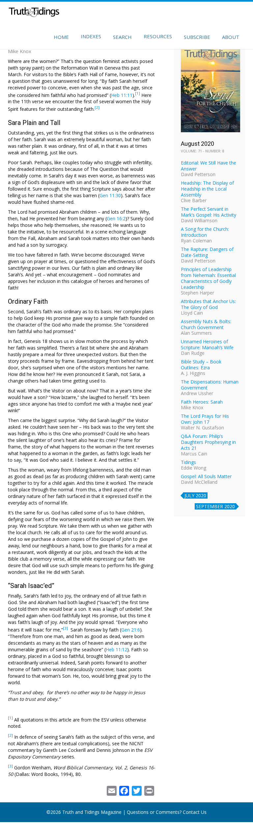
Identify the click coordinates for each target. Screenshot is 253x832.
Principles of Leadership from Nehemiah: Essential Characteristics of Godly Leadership (208, 278)
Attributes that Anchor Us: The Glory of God (208, 304)
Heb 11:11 (121, 95)
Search (122, 37)
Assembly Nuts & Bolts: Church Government (206, 324)
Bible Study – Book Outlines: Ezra (201, 364)
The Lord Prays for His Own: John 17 (205, 419)
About (230, 37)
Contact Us (195, 812)
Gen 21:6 (130, 630)
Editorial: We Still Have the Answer (208, 166)
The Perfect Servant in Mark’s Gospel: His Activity (208, 212)
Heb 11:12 (116, 649)
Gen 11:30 (110, 195)
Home (61, 37)
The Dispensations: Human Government (210, 385)
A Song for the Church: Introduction (205, 232)
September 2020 (215, 506)
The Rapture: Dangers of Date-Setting (207, 252)
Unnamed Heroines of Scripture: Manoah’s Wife (207, 344)
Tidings (188, 462)
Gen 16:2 (116, 218)
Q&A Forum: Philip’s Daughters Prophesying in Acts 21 (208, 442)
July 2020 (195, 495)
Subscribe (197, 37)
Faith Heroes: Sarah (202, 402)
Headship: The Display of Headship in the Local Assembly (207, 189)
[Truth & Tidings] (35, 13)
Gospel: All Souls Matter (206, 476)
